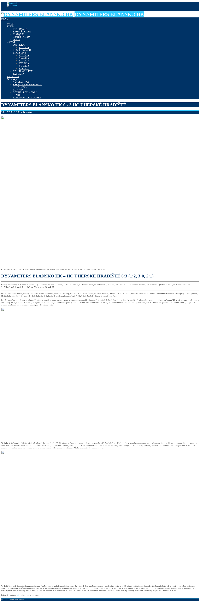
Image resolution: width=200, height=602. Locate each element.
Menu (4, 18)
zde (18, 595)
